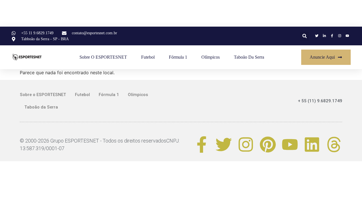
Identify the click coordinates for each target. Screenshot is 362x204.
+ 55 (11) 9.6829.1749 (320, 100)
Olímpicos (210, 57)
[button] (304, 36)
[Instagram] (246, 144)
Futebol (148, 57)
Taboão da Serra (249, 57)
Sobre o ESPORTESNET (103, 57)
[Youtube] (290, 144)
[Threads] (334, 144)
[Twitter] (224, 144)
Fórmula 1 (178, 57)
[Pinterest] (268, 144)
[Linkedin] (312, 144)
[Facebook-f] (201, 144)
